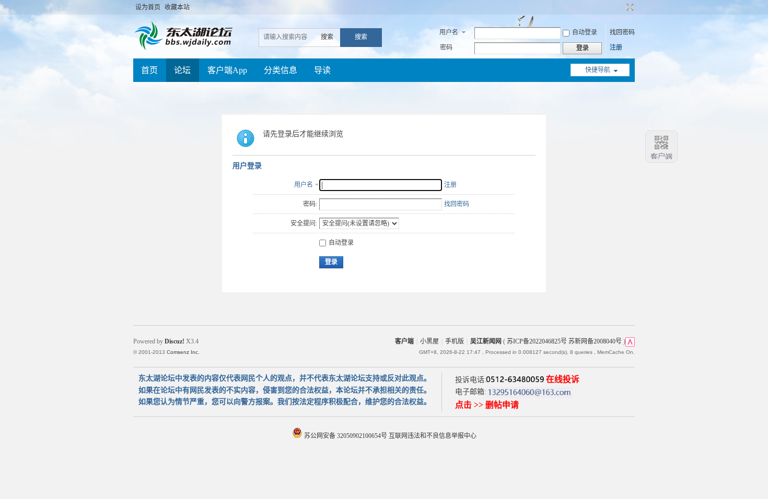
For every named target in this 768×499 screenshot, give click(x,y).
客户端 (404, 341)
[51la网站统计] (630, 341)
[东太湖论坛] (185, 49)
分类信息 (280, 70)
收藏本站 (177, 7)
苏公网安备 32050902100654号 (345, 435)
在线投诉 (562, 379)
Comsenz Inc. (183, 352)
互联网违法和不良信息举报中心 (432, 435)
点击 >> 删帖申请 (487, 404)
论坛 (182, 70)
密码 (446, 47)
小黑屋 (429, 341)
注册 (616, 47)
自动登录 (584, 32)
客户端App (227, 70)
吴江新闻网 (486, 341)
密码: (310, 204)
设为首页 (147, 7)
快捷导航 (597, 70)
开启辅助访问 (620, 7)
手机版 (454, 341)
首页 (149, 70)
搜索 (327, 37)
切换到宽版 (629, 7)
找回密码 (622, 32)
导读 (322, 70)
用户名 (448, 32)
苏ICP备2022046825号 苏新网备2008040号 (564, 341)
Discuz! (174, 341)
